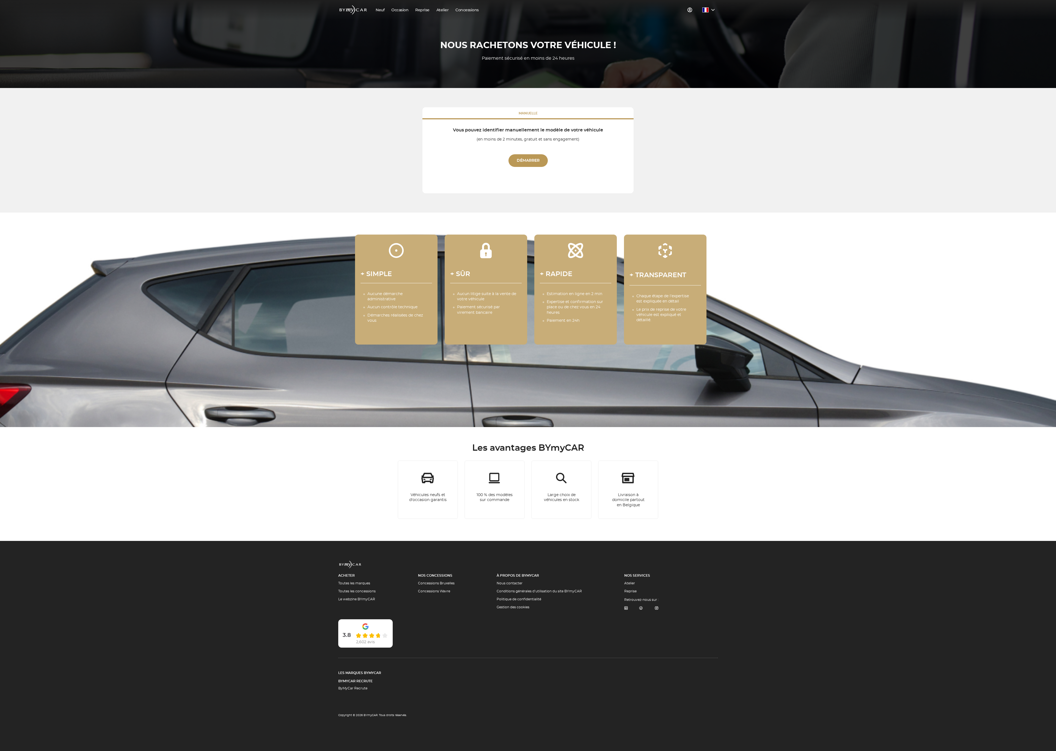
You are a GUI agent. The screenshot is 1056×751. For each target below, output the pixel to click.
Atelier (629, 583)
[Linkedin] (626, 608)
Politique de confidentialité (519, 599)
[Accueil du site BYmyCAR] (353, 9)
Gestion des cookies (513, 607)
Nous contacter (509, 583)
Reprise (630, 591)
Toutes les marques (354, 583)
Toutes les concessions (357, 591)
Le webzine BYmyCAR (356, 599)
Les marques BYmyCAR (359, 673)
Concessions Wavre (434, 591)
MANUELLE (528, 113)
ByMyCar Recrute (355, 681)
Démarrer (528, 161)
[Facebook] (641, 608)
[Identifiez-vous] (689, 10)
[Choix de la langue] (709, 9)
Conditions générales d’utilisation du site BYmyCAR (539, 591)
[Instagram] (657, 608)
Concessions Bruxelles (436, 583)
